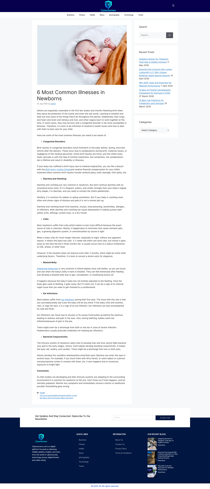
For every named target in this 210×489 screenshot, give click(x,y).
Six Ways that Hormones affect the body (56, 398)
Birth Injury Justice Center (58, 169)
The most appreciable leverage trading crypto (58, 395)
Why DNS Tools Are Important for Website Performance (166, 468)
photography (114, 15)
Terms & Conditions (123, 453)
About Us (119, 440)
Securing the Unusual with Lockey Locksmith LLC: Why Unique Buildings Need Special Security (155, 72)
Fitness (82, 15)
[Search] (169, 35)
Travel (140, 15)
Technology (128, 15)
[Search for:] (152, 35)
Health (92, 15)
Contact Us (120, 444)
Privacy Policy (121, 449)
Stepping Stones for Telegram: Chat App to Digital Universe (166, 440)
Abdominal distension (47, 268)
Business (70, 15)
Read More (161, 445)
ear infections (67, 299)
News (102, 15)
